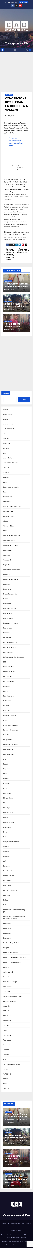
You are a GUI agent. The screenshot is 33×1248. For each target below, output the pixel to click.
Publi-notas (7, 928)
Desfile (5, 599)
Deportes (6, 584)
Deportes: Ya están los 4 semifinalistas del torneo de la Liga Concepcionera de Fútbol (16, 1236)
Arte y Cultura (8, 458)
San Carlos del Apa (10, 982)
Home (13, 1230)
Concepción (9, 94)
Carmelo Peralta (9, 516)
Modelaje (6, 808)
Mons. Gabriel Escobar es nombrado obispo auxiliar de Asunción (16, 286)
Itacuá (5, 764)
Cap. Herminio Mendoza (12, 506)
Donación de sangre (10, 623)
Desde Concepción (10, 594)
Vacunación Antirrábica (11, 1064)
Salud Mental (8, 972)
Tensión (6, 1050)
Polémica (6, 895)
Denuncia (6, 574)
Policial (5, 900)
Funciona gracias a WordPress (11, 1223)
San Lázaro (7, 987)
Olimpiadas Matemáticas (11, 842)
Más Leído (7, 793)
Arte (4, 453)
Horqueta (6, 710)
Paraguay (6, 866)
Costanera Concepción (11, 570)
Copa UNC (7, 565)
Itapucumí (6, 769)
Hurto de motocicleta (10, 725)
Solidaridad (7, 1021)
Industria (6, 735)
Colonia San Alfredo (10, 545)
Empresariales (8, 652)
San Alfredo (7, 977)
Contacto (19, 1230)
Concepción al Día (16, 43)
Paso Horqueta (8, 876)
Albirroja (6, 438)
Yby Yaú (6, 1089)
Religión (6, 948)
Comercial (6, 555)
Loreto (5, 788)
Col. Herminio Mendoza (11, 536)
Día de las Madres (9, 608)
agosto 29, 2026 (12, 1120)
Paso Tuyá (7, 885)
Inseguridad (7, 740)
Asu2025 (6, 468)
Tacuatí (6, 1025)
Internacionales (8, 754)
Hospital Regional (9, 715)
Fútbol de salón (8, 696)
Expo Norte (7, 676)
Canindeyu (7, 502)
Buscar (6, 393)
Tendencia (7, 1045)
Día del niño (7, 613)
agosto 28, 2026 (12, 1161)
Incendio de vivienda (10, 730)
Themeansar (16, 1226)
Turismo (6, 1055)
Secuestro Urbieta (9, 1001)
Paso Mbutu (7, 880)
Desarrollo (7, 589)
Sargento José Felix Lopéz (12, 996)
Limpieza (6, 778)
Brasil (5, 492)
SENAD (6, 1011)
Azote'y (6, 472)
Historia (6, 706)
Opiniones (6, 856)
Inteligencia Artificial (10, 744)
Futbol (5, 691)
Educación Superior (10, 642)
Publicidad (7, 933)
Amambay (6, 443)
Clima (5, 531)
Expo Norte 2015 (9, 681)
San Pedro (7, 991)
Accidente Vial (8, 424)
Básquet (6, 477)
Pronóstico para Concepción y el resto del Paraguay (15, 918)
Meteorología (8, 798)
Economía (6, 633)
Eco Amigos (7, 628)
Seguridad (6, 1006)
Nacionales (7, 827)
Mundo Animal (8, 822)
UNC (5, 1059)
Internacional (8, 749)
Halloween (7, 701)
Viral (5, 1084)
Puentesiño (7, 938)
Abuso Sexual (8, 414)
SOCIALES (7, 1016)
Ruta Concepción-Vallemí (12, 962)
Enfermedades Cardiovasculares (14, 657)
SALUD (6, 967)
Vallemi (5, 1069)
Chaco (5, 521)
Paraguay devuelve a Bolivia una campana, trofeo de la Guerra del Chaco (10, 254)
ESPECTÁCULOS (9, 672)
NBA (5, 832)
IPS (4, 759)
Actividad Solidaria (9, 429)
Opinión (6, 851)
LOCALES (6, 783)
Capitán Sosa (8, 511)
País (4, 861)
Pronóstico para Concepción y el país (15, 911)
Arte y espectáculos (10, 463)
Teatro (5, 1030)
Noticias (6, 837)
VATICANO (7, 1074)
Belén (5, 482)
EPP (4, 662)
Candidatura (7, 497)
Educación (7, 638)
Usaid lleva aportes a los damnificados (22, 250)
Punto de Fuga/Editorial (11, 943)
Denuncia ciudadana (10, 579)
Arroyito (6, 448)
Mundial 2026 (8, 812)
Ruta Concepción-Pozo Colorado (15, 957)
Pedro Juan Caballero (11, 890)
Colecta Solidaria (9, 540)
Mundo (5, 817)
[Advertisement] (16, 69)
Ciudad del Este (8, 526)
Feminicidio (7, 686)
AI (4, 434)
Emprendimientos (9, 647)
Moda (5, 803)
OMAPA (6, 846)
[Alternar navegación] (15, 50)
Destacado (7, 604)
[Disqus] (16, 363)
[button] (27, 50)
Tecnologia (7, 1040)
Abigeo (5, 409)
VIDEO (5, 1079)
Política (6, 905)
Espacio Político (9, 667)
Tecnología (7, 1035)
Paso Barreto (8, 871)
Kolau (5, 774)
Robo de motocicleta (10, 953)
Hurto (5, 720)
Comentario (7, 550)
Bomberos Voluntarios (11, 487)
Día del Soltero (8, 618)
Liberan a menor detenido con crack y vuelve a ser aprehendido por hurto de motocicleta (16, 1243)
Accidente (6, 419)
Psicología (7, 923)
